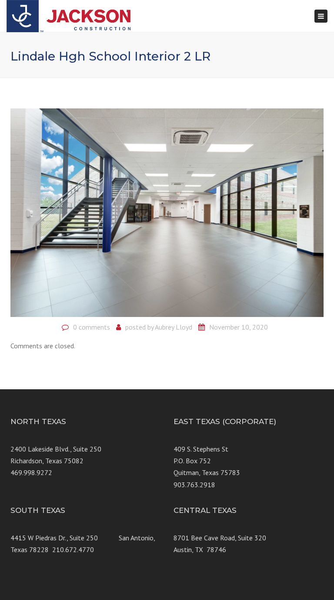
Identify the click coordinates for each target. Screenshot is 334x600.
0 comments (91, 327)
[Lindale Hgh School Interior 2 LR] (167, 211)
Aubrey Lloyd (173, 327)
